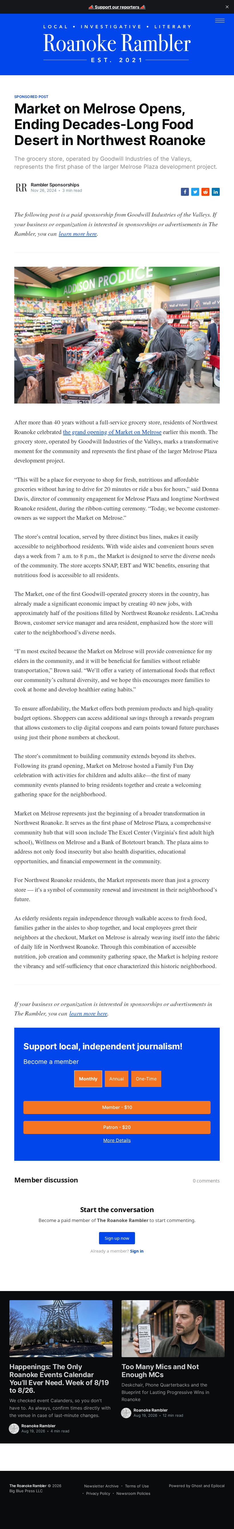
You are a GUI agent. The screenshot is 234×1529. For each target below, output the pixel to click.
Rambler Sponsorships (55, 185)
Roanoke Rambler (38, 1425)
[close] (227, 6)
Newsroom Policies (133, 1493)
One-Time (146, 1079)
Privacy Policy (98, 1493)
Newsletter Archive (101, 1486)
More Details (117, 1140)
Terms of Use (137, 1486)
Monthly (88, 1079)
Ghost (196, 1485)
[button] (220, 20)
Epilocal (218, 1485)
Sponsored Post (31, 96)
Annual (116, 1079)
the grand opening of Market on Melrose (112, 432)
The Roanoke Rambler (28, 1485)
